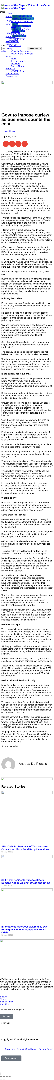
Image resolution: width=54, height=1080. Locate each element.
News (12, 131)
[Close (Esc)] (9, 1076)
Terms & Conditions (26, 1049)
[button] (6, 144)
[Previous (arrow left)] (1, 1079)
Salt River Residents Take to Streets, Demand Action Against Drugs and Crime (25, 881)
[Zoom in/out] (1, 1076)
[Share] (7, 1076)
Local (5, 131)
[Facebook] (3, 1030)
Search (35, 48)
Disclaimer (9, 1049)
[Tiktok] (33, 1030)
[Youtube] (18, 1030)
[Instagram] (26, 1030)
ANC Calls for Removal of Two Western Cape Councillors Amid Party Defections (25, 848)
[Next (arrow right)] (4, 1079)
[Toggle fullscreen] (4, 1076)
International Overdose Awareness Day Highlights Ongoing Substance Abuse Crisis (24, 929)
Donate (17, 45)
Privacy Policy (46, 1049)
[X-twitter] (10, 1030)
